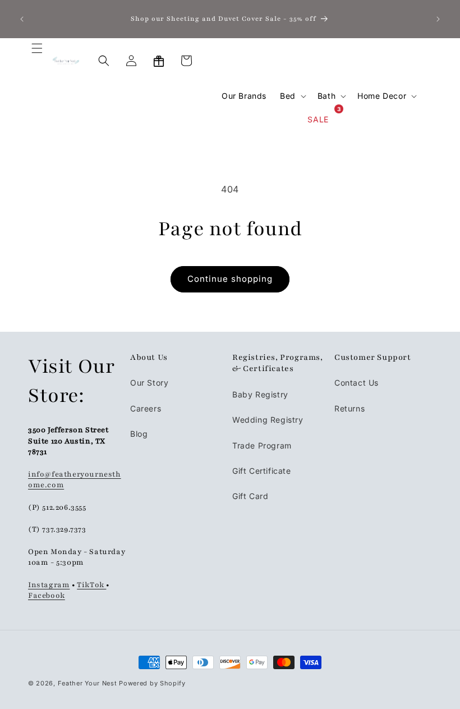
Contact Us (356, 382)
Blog (139, 433)
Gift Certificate (261, 470)
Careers (145, 408)
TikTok (91, 585)
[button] (30, 60)
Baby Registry (260, 394)
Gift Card (250, 496)
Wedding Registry (267, 419)
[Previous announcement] (22, 19)
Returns (349, 408)
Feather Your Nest (87, 683)
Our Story (149, 382)
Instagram (49, 585)
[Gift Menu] (158, 60)
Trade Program (262, 445)
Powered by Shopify (152, 683)
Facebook (46, 596)
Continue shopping (230, 278)
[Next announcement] (438, 19)
